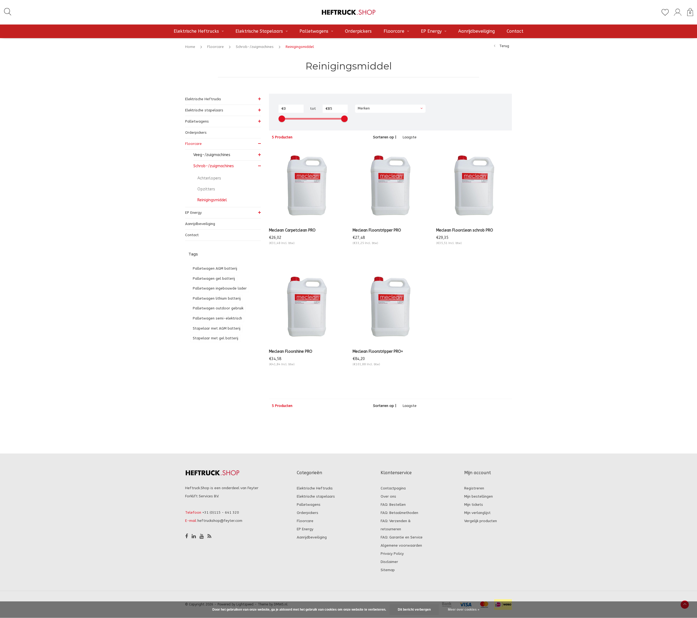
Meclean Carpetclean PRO (292, 230)
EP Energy (431, 31)
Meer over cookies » (463, 609)
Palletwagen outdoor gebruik (218, 308)
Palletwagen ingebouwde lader (220, 288)
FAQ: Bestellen (393, 505)
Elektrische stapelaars (259, 31)
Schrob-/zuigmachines (255, 47)
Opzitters (206, 189)
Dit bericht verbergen (414, 609)
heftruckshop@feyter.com (219, 521)
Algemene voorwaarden (401, 545)
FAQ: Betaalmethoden (399, 513)
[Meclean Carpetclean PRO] (306, 186)
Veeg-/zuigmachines (211, 155)
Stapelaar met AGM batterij (216, 328)
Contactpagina (393, 488)
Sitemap (388, 570)
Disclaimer (389, 562)
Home (190, 47)
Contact (515, 31)
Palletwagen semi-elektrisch (217, 318)
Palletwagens (313, 31)
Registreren (474, 488)
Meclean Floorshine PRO (290, 351)
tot (313, 108)
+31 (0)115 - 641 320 (220, 512)
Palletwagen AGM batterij (215, 268)
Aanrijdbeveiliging (476, 31)
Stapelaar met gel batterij (215, 338)
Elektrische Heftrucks (196, 31)
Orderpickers (358, 31)
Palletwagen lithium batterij (217, 298)
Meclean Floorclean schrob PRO (464, 230)
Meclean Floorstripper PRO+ (378, 351)
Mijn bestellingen (478, 496)
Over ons (388, 496)
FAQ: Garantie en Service (402, 537)
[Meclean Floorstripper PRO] (390, 186)
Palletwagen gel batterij (214, 278)
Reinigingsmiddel (300, 47)
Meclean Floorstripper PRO (377, 230)
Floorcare (394, 31)
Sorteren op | (384, 137)
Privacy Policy (392, 554)
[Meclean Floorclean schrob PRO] (474, 186)
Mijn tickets (473, 505)
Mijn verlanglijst (477, 513)
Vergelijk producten (480, 521)
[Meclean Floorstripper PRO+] (390, 307)
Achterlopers (209, 178)
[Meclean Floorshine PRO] (306, 307)
